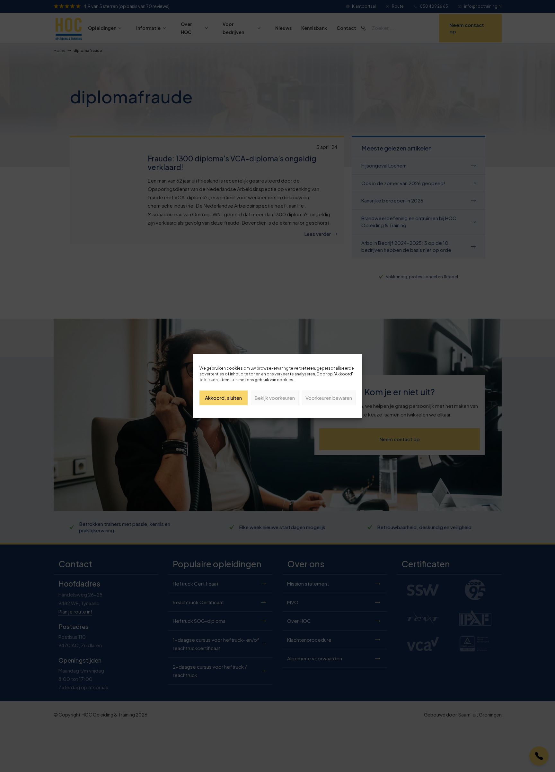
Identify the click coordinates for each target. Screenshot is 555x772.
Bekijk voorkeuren (274, 398)
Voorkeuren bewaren (328, 398)
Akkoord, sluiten (223, 398)
